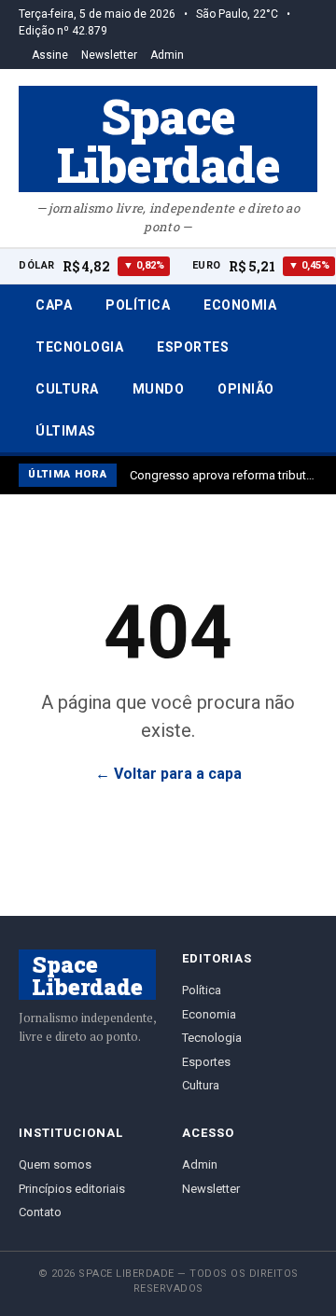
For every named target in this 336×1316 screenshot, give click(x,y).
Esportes (193, 346)
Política (137, 305)
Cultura (67, 388)
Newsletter (109, 55)
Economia (239, 305)
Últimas (65, 430)
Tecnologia (79, 346)
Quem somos (55, 1164)
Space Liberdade (168, 139)
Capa (53, 305)
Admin (167, 55)
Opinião (245, 388)
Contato (40, 1212)
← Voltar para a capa (168, 774)
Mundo (159, 388)
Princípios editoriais (72, 1189)
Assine (50, 55)
